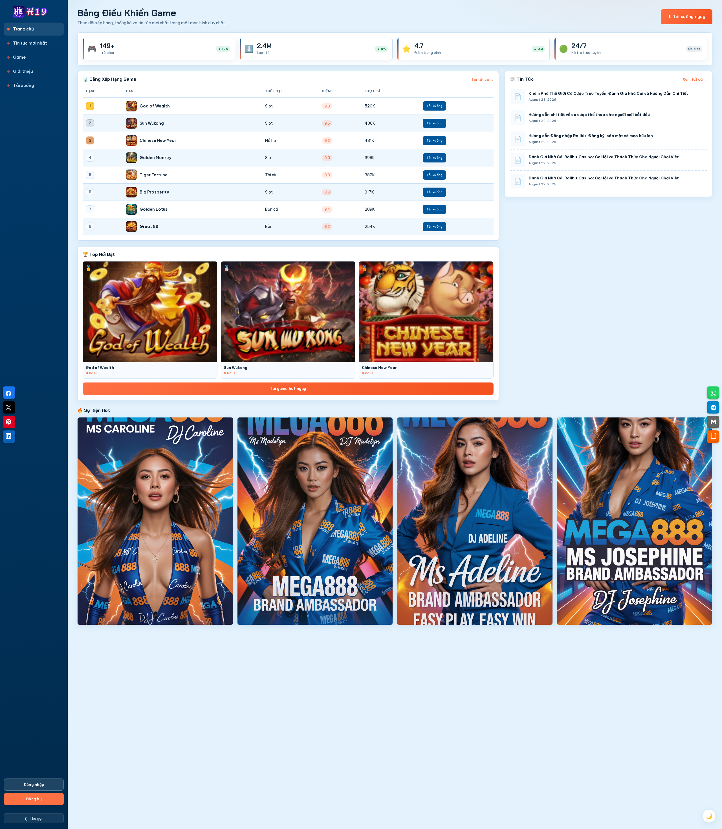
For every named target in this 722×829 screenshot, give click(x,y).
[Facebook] (8, 393)
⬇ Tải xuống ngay (686, 16)
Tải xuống (23, 85)
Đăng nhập (34, 784)
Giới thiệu (23, 71)
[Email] (713, 421)
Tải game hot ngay (288, 388)
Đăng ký (34, 799)
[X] (8, 407)
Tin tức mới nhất (30, 43)
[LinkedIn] (8, 435)
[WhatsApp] (713, 393)
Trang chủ (23, 29)
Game (19, 57)
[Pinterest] (8, 421)
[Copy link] (713, 435)
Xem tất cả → (695, 79)
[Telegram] (713, 407)
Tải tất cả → (482, 79)
